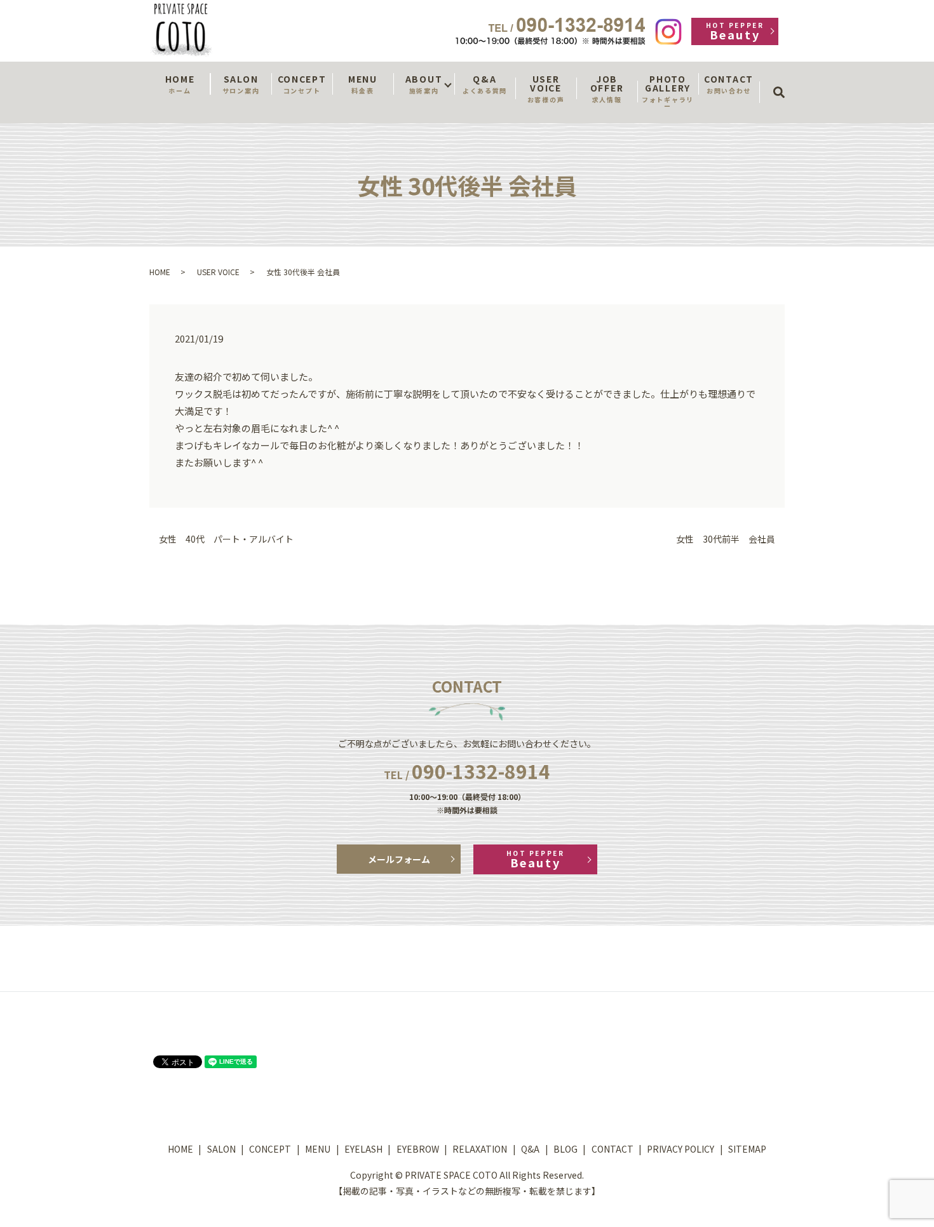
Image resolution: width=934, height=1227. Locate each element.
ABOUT (423, 83)
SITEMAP (747, 1148)
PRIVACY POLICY (680, 1148)
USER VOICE (545, 88)
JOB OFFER (606, 88)
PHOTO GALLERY (668, 91)
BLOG (565, 1148)
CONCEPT (302, 83)
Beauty (735, 31)
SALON (240, 83)
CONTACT (729, 83)
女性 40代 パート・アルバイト (226, 539)
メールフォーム (399, 859)
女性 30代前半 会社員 (725, 539)
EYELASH (363, 1148)
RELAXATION (479, 1148)
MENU (362, 83)
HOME (180, 83)
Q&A (485, 83)
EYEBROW (417, 1148)
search (783, 80)
